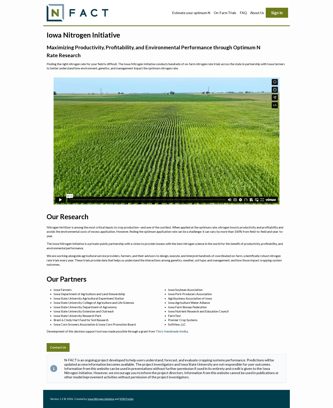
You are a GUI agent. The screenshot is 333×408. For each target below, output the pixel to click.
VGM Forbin (126, 398)
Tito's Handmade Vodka (172, 331)
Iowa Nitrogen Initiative (100, 398)
